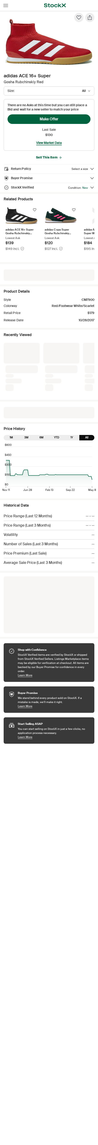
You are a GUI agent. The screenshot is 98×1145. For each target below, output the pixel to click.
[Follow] (34, 209)
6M (41, 365)
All (86, 365)
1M (11, 365)
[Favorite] (78, 17)
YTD (56, 365)
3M (26, 365)
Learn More (54, 603)
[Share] (89, 17)
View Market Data (49, 143)
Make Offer (49, 119)
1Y (71, 365)
